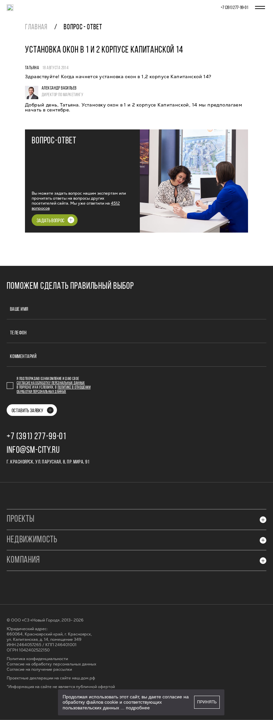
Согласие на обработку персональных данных (51, 383)
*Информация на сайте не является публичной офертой (61, 686)
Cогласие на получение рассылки (39, 669)
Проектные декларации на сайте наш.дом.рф (51, 678)
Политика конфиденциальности (37, 658)
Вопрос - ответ (83, 27)
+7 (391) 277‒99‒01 (234, 7)
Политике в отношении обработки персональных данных (54, 390)
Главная (36, 27)
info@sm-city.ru (33, 450)
